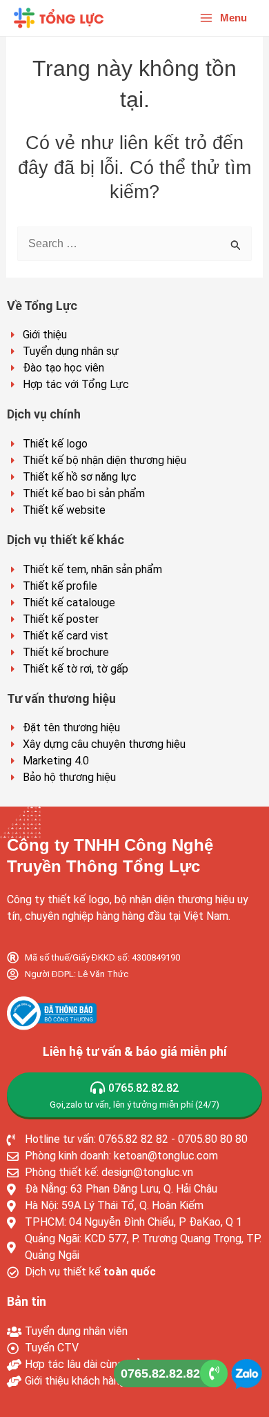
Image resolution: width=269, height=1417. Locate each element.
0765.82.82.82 (160, 1373)
